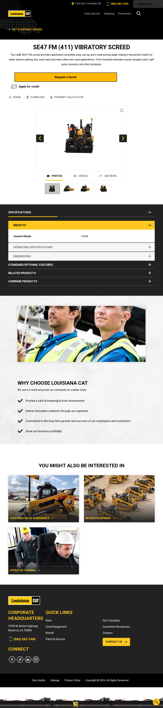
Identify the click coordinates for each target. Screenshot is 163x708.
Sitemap (55, 680)
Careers (108, 633)
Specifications (19, 212)
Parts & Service (55, 639)
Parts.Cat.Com (92, 13)
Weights (19, 225)
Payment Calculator (68, 97)
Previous (40, 138)
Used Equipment (56, 626)
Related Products (22, 273)
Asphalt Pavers (31, 29)
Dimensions (22, 256)
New (49, 620)
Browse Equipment (98, 518)
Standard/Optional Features (30, 264)
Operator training (22, 570)
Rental (50, 633)
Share (17, 97)
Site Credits (38, 680)
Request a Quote (66, 77)
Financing (109, 13)
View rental (136, 77)
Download (37, 97)
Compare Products (22, 281)
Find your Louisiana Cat (87, 3)
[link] (76, 698)
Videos (83, 175)
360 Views (110, 175)
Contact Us (145, 4)
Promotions (124, 13)
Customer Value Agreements (30, 518)
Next (123, 138)
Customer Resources (116, 626)
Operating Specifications (33, 247)
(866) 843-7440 (119, 3)
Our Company (111, 620)
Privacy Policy (72, 680)
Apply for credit (29, 86)
